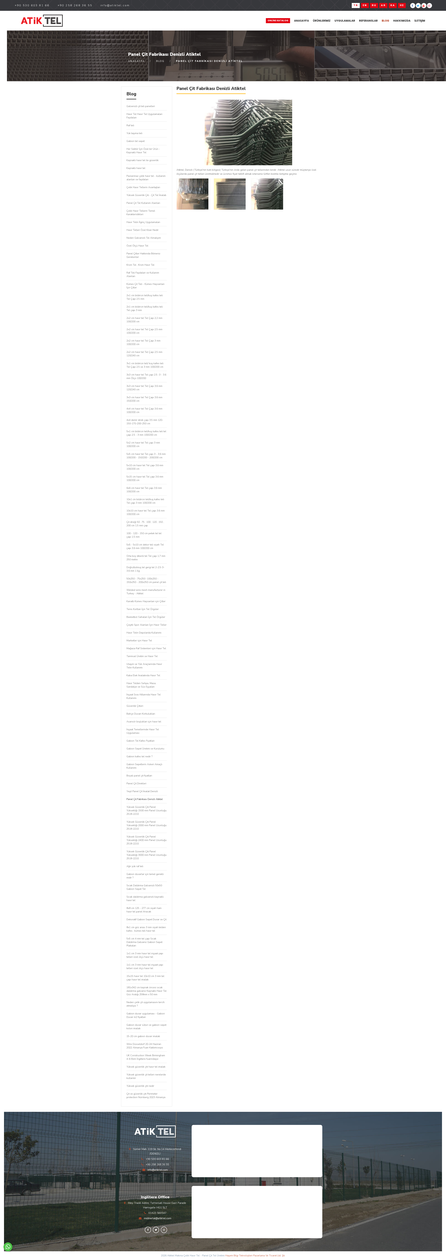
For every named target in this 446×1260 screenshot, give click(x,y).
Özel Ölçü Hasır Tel (137, 245)
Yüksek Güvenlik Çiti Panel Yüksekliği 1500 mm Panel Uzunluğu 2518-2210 (146, 810)
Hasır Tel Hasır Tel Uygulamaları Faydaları (144, 115)
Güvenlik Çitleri (134, 706)
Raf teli (130, 125)
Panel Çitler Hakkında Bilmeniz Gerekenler (143, 255)
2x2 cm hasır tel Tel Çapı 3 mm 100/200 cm (143, 342)
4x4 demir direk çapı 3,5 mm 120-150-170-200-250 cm (144, 421)
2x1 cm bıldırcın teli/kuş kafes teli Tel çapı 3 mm (144, 308)
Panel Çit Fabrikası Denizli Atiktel (144, 799)
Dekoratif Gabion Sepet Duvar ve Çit (146, 919)
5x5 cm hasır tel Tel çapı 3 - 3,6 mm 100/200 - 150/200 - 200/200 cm (146, 455)
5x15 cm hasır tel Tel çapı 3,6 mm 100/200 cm (144, 478)
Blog (385, 20)
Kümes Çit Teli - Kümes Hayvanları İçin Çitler (145, 285)
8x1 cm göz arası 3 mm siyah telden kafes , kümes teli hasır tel (146, 929)
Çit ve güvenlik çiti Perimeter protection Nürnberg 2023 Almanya (145, 1095)
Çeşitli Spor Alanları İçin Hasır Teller (146, 625)
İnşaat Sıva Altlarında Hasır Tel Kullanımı (143, 696)
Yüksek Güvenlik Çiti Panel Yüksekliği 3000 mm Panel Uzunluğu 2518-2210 (146, 855)
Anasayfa (301, 20)
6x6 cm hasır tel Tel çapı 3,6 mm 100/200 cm (144, 489)
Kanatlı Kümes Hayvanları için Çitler (146, 601)
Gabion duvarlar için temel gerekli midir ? (145, 875)
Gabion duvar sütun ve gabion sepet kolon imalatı (146, 1026)
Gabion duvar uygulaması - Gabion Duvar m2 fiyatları (145, 1015)
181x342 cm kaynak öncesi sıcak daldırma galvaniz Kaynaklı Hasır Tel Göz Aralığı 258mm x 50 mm (146, 991)
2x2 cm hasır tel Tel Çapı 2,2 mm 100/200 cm (144, 319)
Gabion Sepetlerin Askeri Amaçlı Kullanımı (144, 766)
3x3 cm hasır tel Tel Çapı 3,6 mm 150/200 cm (144, 399)
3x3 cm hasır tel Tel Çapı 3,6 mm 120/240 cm (144, 387)
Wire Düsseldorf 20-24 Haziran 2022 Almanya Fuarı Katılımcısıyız (144, 1045)
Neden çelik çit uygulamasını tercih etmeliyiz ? (145, 1004)
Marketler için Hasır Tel (139, 640)
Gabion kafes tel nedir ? (139, 756)
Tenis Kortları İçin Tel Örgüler (142, 609)
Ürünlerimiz (321, 20)
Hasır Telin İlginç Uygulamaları (143, 222)
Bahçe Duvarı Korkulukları (142, 713)
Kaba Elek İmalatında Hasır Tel (143, 675)
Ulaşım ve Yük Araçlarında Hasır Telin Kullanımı (144, 665)
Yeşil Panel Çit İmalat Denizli (142, 791)
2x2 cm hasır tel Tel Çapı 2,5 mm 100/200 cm (144, 331)
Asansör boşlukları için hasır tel (143, 721)
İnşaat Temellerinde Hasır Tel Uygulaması (142, 731)
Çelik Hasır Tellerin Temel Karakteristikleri (140, 212)
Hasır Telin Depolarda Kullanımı (143, 632)
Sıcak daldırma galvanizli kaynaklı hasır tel (145, 898)
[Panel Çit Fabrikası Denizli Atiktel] (42, 21)
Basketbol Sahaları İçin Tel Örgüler (145, 617)
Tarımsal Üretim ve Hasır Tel (142, 656)
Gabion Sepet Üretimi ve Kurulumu (145, 748)
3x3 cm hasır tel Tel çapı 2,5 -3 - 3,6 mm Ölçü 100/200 (146, 376)
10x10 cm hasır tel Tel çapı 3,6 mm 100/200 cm (145, 512)
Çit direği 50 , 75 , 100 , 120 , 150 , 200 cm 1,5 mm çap (145, 523)
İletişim (419, 20)
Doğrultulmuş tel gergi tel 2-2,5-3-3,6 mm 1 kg (145, 569)
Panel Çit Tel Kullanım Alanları (143, 203)
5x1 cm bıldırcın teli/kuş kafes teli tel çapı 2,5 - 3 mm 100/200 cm (146, 433)
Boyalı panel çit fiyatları (139, 775)
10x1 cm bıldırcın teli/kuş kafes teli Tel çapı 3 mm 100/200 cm (145, 501)
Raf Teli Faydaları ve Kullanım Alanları (142, 274)
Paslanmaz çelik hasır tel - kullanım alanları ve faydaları (146, 177)
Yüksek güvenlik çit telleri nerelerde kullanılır (146, 1076)
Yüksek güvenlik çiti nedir (140, 1086)
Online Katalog (278, 20)
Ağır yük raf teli (134, 866)
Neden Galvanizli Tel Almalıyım (143, 238)
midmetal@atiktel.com (157, 1218)
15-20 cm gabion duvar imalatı (143, 1036)
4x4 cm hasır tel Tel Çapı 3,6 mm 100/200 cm (144, 410)
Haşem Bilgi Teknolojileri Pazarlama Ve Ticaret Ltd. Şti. (255, 1255)
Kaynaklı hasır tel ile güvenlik (142, 160)
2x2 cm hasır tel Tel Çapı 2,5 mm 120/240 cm (144, 353)
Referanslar (368, 20)
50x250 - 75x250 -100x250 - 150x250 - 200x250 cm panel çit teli (146, 580)
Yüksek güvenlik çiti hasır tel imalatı (145, 1066)
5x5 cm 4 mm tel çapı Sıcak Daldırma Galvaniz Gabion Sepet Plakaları (144, 942)
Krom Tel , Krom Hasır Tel (140, 265)
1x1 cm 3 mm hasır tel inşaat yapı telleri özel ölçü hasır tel (144, 955)
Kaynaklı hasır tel (135, 168)
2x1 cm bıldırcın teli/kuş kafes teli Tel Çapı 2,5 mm (144, 297)
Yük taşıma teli (134, 133)
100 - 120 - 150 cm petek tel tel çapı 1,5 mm (144, 535)
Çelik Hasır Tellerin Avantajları (143, 187)
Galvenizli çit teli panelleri (140, 106)
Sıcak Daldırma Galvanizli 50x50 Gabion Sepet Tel (144, 887)
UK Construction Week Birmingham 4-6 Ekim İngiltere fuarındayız (145, 1057)
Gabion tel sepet (135, 141)
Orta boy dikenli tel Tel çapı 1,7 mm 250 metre (145, 557)
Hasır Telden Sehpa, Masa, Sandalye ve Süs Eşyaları (141, 685)
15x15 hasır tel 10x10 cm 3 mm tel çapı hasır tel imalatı (145, 977)
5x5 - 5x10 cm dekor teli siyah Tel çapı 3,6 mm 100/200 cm (145, 546)
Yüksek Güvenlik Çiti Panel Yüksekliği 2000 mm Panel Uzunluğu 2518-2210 (146, 825)
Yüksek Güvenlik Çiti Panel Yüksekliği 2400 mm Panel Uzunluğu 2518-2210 (146, 840)
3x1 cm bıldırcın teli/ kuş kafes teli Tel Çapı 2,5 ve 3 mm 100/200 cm (144, 365)
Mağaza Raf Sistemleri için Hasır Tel (146, 648)
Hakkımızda (401, 20)
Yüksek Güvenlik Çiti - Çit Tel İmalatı (146, 195)
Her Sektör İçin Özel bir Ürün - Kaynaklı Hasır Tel (143, 150)
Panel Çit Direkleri (136, 783)
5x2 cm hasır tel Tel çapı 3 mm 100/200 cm (143, 444)
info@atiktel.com (158, 1170)
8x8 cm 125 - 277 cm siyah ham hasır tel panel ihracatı (144, 909)
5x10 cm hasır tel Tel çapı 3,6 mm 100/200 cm (144, 467)
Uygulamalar (344, 20)
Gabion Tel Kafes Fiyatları (140, 740)
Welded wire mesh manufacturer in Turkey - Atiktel (145, 591)
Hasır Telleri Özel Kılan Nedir (142, 230)
